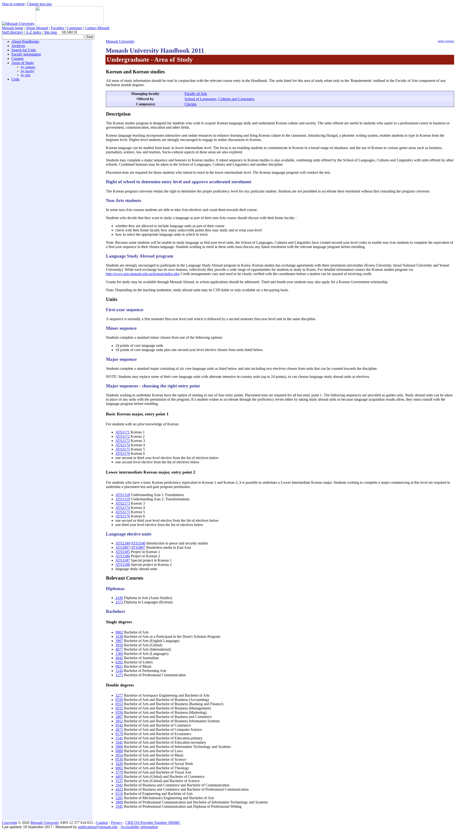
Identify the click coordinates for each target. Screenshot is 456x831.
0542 (119, 725)
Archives (18, 46)
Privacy (116, 823)
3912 (119, 721)
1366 (119, 654)
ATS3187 (122, 560)
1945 (119, 806)
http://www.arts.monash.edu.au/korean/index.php (143, 274)
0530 (119, 759)
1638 (119, 636)
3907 (119, 641)
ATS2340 (122, 543)
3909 (119, 802)
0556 (119, 712)
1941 (119, 785)
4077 (119, 649)
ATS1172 (122, 436)
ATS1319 (122, 499)
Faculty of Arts (196, 94)
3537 (119, 781)
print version (446, 41)
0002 (119, 632)
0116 (119, 794)
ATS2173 (122, 441)
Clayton (190, 104)
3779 (119, 772)
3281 (119, 798)
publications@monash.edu (98, 827)
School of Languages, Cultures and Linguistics (220, 99)
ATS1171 (122, 432)
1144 (119, 671)
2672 (119, 730)
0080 (119, 751)
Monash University (120, 41)
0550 (119, 700)
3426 (119, 764)
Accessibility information (139, 827)
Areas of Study (22, 63)
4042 (119, 658)
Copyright (9, 823)
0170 (119, 734)
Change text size (39, 4)
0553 (119, 704)
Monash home (12, 28)
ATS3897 (138, 547)
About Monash (37, 28)
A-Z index (33, 32)
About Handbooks (25, 41)
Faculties (57, 28)
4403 (119, 777)
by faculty (27, 71)
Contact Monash (97, 28)
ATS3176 (122, 453)
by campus (28, 67)
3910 (119, 645)
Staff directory (12, 32)
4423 (119, 789)
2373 (119, 602)
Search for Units (23, 50)
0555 (119, 708)
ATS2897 (122, 547)
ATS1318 (122, 495)
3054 (119, 755)
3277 (119, 695)
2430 (119, 598)
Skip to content (13, 4)
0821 (119, 666)
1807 (119, 717)
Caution (102, 823)
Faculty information (26, 54)
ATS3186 (122, 556)
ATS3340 (138, 543)
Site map (50, 32)
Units (15, 79)
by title (25, 75)
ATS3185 (122, 552)
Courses (17, 58)
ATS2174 (122, 445)
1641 (119, 742)
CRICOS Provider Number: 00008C (152, 823)
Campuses (74, 28)
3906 (119, 747)
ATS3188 (122, 565)
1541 (119, 738)
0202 (119, 662)
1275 (119, 675)
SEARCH (69, 32)
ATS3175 (122, 449)
